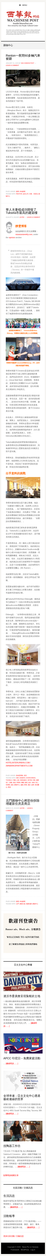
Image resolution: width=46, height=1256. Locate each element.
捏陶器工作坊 (11, 1145)
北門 (17, 904)
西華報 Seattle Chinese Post (23, 19)
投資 (14, 782)
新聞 (17, 191)
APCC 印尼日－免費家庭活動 (21, 1058)
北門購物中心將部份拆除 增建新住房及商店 (23, 802)
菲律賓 (8, 785)
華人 (37, 782)
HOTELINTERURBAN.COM (18, 763)
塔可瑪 (30, 780)
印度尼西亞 (23, 780)
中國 (14, 780)
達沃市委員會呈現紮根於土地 (21, 996)
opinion (12, 237)
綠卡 (29, 782)
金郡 (32, 785)
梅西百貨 (22, 904)
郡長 (25, 785)
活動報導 (9, 1216)
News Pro (25, 1247)
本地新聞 (22, 191)
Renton (19, 194)
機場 (22, 782)
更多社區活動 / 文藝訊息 (13, 1236)
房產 (10, 782)
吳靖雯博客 (19, 775)
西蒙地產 (29, 904)
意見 (25, 775)
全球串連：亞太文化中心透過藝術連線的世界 (21, 1097)
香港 (9, 787)
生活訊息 (9, 1195)
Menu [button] (24, 5)
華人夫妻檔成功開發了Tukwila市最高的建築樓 (22, 211)
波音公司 (26, 194)
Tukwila (9, 780)
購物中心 (17, 785)
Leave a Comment (12, 65)
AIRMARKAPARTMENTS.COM (19, 766)
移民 (26, 782)
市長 (34, 780)
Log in (33, 1250)
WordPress (25, 1250)
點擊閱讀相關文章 (11, 1175)
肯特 (33, 782)
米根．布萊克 (33, 194)
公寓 (17, 780)
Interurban (31, 778)
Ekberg (22, 778)
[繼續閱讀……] (12, 1063)
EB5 (17, 778)
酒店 (29, 785)
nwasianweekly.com (23, 234)
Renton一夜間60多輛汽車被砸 (23, 57)
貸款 (12, 785)
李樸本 (18, 782)
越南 (22, 785)
